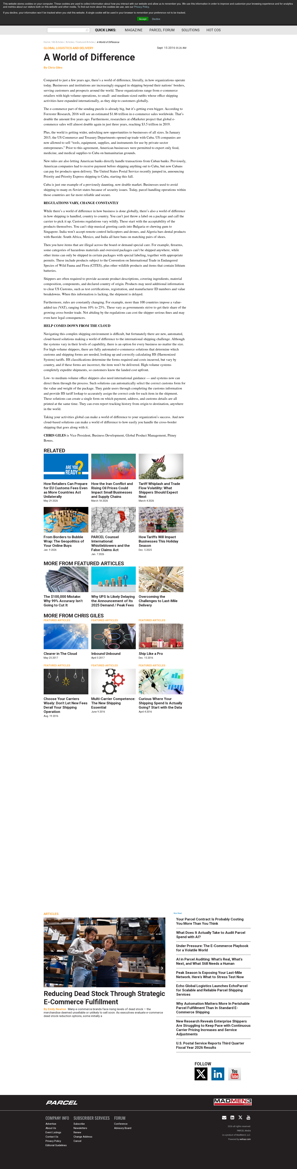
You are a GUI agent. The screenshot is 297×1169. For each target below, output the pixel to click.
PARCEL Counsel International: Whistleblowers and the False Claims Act (110, 543)
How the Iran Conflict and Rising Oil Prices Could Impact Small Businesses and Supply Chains (112, 490)
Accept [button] (142, 19)
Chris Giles (55, 67)
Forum (119, 1118)
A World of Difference (89, 57)
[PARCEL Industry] (62, 1102)
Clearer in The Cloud (60, 654)
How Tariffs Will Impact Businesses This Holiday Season (158, 541)
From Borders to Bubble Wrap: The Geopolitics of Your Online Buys (64, 541)
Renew (77, 1132)
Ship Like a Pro (151, 654)
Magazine (133, 30)
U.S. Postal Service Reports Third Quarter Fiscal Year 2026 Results (210, 1045)
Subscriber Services (92, 1118)
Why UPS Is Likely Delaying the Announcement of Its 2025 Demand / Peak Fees (113, 601)
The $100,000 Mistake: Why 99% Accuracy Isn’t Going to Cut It (63, 601)
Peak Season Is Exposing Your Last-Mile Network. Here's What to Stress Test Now (210, 975)
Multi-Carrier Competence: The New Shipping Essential (113, 703)
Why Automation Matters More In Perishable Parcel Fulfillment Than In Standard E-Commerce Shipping (213, 1008)
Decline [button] (156, 19)
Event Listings (53, 1132)
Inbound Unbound (105, 654)
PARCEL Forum (162, 30)
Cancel (77, 1141)
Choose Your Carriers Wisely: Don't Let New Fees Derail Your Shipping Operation (65, 705)
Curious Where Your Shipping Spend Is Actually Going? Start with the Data (160, 703)
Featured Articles (99, 563)
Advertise (51, 1123)
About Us (51, 1128)
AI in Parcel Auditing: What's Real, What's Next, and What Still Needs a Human (209, 961)
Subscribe (79, 1123)
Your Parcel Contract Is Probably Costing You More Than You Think (210, 921)
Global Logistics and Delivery (68, 48)
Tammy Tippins (58, 1009)
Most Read (178, 913)
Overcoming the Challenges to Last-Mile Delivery (158, 601)
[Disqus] (115, 770)
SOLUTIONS (191, 30)
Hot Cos (213, 30)
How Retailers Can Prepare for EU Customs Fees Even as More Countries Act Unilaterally (65, 490)
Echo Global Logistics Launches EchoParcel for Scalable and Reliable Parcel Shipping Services (212, 990)
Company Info (57, 1118)
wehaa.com (245, 1139)
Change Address (83, 1136)
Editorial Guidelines (56, 1145)
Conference (121, 1123)
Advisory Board (122, 1128)
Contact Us (52, 1136)
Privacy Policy (141, 6)
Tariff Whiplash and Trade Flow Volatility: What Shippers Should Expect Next (159, 490)
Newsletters (80, 1128)
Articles (51, 914)
